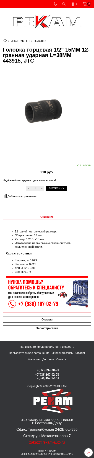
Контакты (34, 359)
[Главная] (5, 41)
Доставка (48, 359)
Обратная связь (62, 353)
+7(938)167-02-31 (47, 378)
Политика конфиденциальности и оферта (47, 346)
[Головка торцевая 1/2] (47, 113)
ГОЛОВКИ (40, 41)
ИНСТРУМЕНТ (20, 41)
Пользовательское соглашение (29, 353)
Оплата (61, 359)
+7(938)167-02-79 (47, 374)
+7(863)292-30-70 (47, 370)
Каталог (80, 353)
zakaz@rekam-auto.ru (47, 442)
